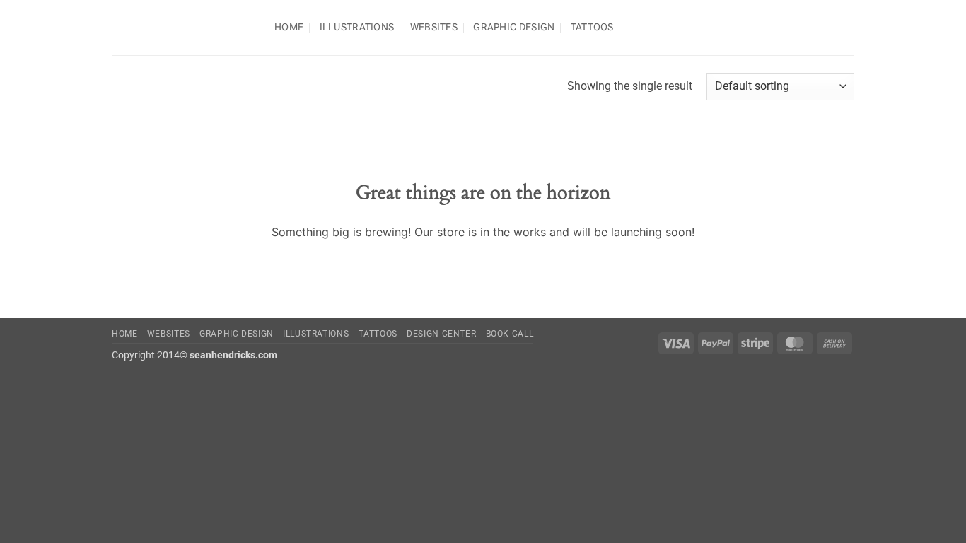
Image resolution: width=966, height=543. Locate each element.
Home (288, 27)
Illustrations (357, 27)
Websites (434, 27)
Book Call (510, 334)
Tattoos (378, 334)
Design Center (441, 334)
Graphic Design (513, 27)
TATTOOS (592, 27)
